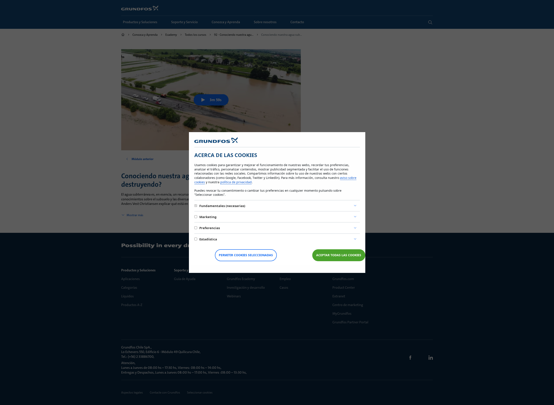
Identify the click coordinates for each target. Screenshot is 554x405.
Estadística (208, 239)
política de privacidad (236, 182)
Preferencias (209, 228)
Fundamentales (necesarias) (222, 206)
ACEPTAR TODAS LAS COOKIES (338, 255)
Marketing (208, 217)
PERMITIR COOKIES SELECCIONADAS (246, 255)
